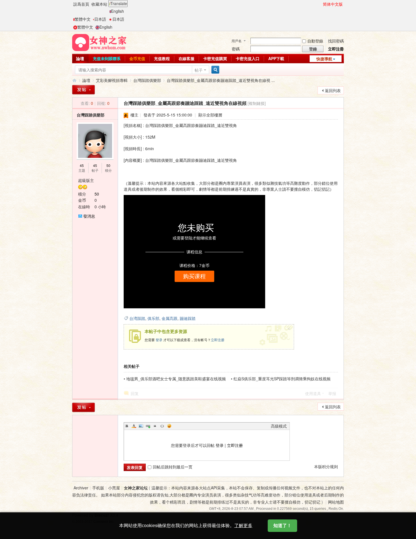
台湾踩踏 (137, 318)
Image (141, 426)
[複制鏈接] (257, 103)
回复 (135, 393)
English (117, 11)
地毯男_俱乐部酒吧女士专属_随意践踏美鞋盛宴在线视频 (176, 378)
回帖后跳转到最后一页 (172, 467)
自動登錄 (315, 41)
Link (148, 426)
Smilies (169, 426)
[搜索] (214, 70)
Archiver (81, 488)
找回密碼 (336, 41)
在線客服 (186, 58)
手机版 (98, 488)
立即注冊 (336, 49)
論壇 (80, 58)
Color (134, 426)
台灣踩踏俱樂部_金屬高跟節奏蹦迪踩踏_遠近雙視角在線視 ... (221, 80)
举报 (332, 393)
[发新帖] (83, 407)
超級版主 (86, 180)
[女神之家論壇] (99, 42)
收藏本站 (99, 4)
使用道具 (313, 393)
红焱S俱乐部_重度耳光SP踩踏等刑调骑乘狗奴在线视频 (282, 378)
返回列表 (333, 90)
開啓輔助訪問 (320, 4)
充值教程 (162, 58)
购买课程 (194, 276)
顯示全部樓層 (210, 115)
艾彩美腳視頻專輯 (112, 80)
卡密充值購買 (215, 58)
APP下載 (276, 58)
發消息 (89, 216)
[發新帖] (83, 89)
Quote (155, 426)
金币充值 (137, 58)
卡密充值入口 (248, 58)
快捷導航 (324, 58)
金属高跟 (169, 318)
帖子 (199, 70)
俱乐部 (153, 318)
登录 (159, 339)
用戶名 (236, 40)
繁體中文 (83, 19)
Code (162, 426)
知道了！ (282, 525)
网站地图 (336, 502)
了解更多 (243, 525)
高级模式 (279, 426)
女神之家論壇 (74, 80)
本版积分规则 (326, 466)
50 (108, 165)
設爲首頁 (81, 4)
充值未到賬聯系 (107, 58)
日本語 (100, 19)
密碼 (236, 49)
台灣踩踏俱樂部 (147, 80)
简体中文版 (333, 4)
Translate (118, 3)
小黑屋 (114, 488)
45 (82, 165)
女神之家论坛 (136, 488)
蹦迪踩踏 (188, 318)
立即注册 (217, 339)
